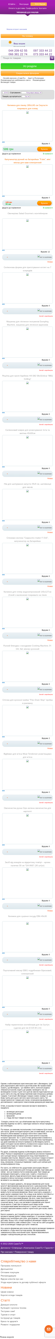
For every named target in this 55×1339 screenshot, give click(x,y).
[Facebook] (3, 1330)
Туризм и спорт (8, 1314)
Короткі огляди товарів (11, 1295)
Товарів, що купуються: (11, 96)
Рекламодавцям (8, 1276)
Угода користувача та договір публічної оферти (23, 1282)
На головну (27, 36)
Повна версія (7, 1337)
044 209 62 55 (18, 50)
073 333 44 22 (42, 54)
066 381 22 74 (18, 54)
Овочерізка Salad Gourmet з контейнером (28, 213)
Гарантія (49, 1248)
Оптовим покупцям (10, 1272)
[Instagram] (14, 1330)
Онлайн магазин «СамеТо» (14, 78)
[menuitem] (27, 1265)
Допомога (5, 1248)
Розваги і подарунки (10, 1324)
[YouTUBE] (8, 1330)
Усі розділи (30, 66)
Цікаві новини (7, 1292)
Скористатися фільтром (27, 73)
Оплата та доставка (17, 8)
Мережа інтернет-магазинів (17, 29)
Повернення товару (24, 1252)
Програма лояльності (11, 1265)
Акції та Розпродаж (36, 78)
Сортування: (15, 93)
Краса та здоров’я (9, 1321)
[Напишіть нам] (49, 1333)
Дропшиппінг (7, 1269)
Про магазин (7, 1252)
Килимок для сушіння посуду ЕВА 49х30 (27, 916)
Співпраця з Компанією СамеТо (27, 1248)
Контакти (42, 8)
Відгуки (40, 4)
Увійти (12, 4)
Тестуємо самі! (8, 1311)
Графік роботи (32, 8)
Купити (44, 149)
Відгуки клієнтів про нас (12, 1279)
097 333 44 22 (42, 50)
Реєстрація (24, 4)
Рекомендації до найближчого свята (16, 80)
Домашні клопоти (9, 1304)
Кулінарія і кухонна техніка (13, 1308)
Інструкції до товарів (10, 1318)
